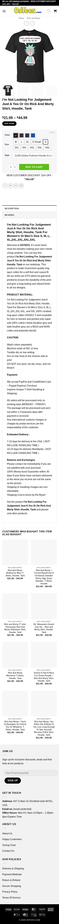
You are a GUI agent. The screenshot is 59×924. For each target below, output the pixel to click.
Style (7, 155)
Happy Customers (12, 839)
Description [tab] (12, 208)
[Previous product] (32, 23)
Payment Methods (12, 874)
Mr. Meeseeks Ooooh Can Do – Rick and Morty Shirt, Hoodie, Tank (44, 628)
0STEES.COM (33, 920)
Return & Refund (11, 880)
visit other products (17, 513)
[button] (4, 11)
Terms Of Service (11, 897)
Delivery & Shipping (13, 868)
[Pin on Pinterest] (21, 185)
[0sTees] (27, 11)
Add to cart (34, 167)
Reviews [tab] (9, 215)
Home (21, 18)
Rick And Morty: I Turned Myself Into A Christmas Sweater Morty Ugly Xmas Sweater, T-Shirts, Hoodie (44, 577)
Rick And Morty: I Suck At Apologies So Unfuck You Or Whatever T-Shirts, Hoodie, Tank (15, 725)
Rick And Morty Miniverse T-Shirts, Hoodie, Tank (15, 675)
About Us (7, 833)
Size (7, 144)
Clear (51, 132)
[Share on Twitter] (10, 185)
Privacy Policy (10, 891)
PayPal (23, 381)
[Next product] (26, 23)
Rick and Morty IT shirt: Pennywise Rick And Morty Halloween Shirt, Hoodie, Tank (15, 628)
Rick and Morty (33, 18)
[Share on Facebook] (5, 185)
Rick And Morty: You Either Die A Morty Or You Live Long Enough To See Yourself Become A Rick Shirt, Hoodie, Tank (44, 728)
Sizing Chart (9, 845)
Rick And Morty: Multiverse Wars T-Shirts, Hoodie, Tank (15, 573)
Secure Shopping (11, 886)
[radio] (15, 135)
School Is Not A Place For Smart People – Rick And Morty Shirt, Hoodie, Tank (44, 677)
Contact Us (8, 851)
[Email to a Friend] (15, 185)
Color (7, 135)
